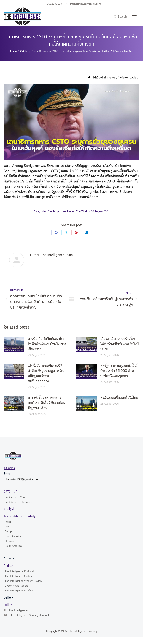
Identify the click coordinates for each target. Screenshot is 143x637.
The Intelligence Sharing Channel (29, 615)
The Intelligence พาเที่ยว (19, 590)
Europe (9, 531)
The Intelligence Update (19, 576)
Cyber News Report (16, 585)
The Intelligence (18, 610)
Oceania (10, 541)
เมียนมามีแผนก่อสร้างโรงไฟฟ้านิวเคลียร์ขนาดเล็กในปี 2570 (119, 344)
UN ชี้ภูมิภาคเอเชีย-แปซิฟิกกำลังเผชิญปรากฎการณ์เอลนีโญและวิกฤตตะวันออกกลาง (46, 373)
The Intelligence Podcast (19, 571)
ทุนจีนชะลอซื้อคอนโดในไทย (119, 397)
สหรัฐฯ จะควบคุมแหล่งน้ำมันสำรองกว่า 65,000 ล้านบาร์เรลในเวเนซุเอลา (119, 371)
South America (13, 545)
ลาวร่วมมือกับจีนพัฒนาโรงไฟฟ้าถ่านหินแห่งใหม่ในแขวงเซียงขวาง (47, 344)
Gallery (9, 597)
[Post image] (14, 344)
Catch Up (53, 211)
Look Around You (15, 497)
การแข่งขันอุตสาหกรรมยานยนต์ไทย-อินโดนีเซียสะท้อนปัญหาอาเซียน (46, 403)
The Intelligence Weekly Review (23, 580)
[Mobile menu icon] (135, 16)
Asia (7, 526)
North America (13, 536)
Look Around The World (74, 211)
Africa (8, 521)
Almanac (10, 558)
